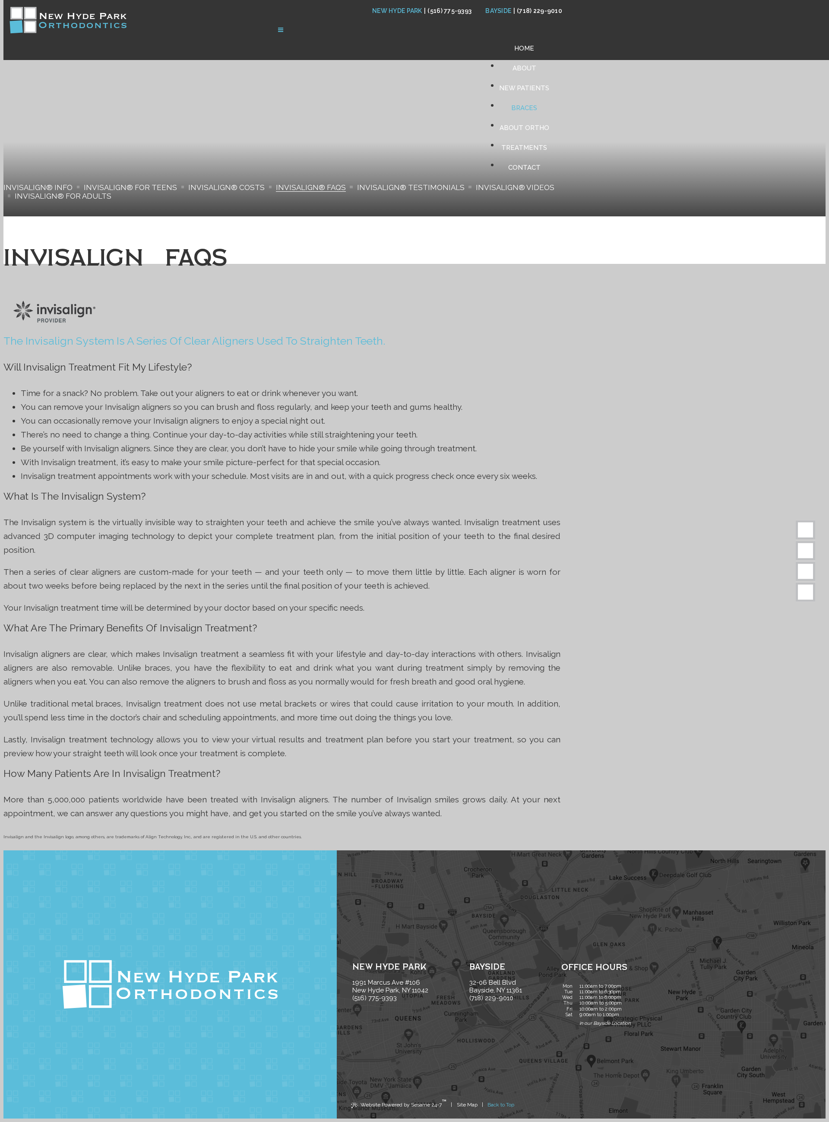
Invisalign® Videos (515, 187)
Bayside (498, 10)
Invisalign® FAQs (311, 187)
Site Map (467, 1105)
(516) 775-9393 (447, 10)
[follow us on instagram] (805, 592)
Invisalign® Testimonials (411, 187)
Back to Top (500, 1105)
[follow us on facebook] (805, 530)
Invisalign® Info (38, 187)
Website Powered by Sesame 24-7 (403, 1103)
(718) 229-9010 (537, 10)
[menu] (280, 30)
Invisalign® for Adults (63, 196)
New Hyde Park (397, 10)
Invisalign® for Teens (130, 187)
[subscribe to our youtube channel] (805, 571)
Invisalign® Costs (226, 187)
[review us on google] (805, 551)
